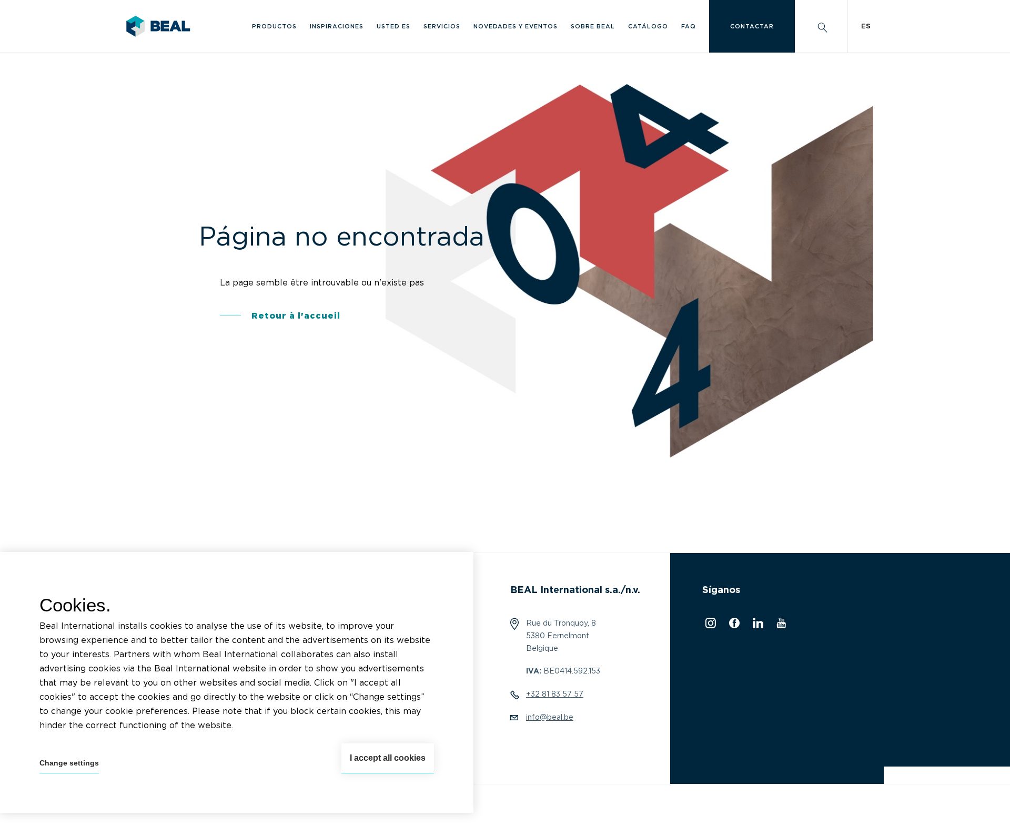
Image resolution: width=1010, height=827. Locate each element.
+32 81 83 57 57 (554, 694)
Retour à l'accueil (295, 316)
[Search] (821, 26)
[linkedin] (756, 625)
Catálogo (648, 26)
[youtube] (780, 625)
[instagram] (709, 625)
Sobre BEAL (593, 26)
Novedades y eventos (515, 26)
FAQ (688, 26)
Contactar (752, 26)
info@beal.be (549, 717)
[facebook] (733, 625)
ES (866, 26)
